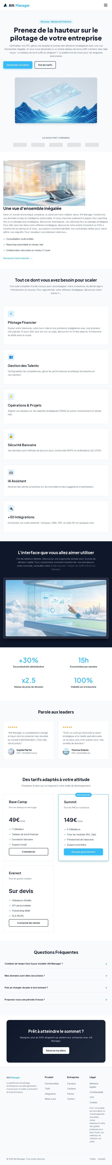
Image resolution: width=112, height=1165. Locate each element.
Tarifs (47, 1088)
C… (59, 293)
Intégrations (50, 1094)
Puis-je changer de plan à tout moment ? (26, 987)
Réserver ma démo (56, 1050)
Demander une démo (18, 64)
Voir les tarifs (45, 64)
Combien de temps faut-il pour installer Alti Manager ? (34, 963)
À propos (71, 1083)
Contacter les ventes (28, 922)
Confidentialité (96, 1092)
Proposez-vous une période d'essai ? (25, 999)
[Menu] (106, 5)
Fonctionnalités (52, 1083)
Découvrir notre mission (18, 258)
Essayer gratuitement (83, 851)
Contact (71, 1099)
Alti (19, 5)
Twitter (93, 1159)
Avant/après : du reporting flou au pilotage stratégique (80, 221)
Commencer (28, 851)
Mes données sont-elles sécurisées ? (25, 975)
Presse (70, 1094)
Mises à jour (50, 1099)
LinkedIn (101, 1159)
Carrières (71, 1088)
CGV (92, 1097)
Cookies (93, 1102)
